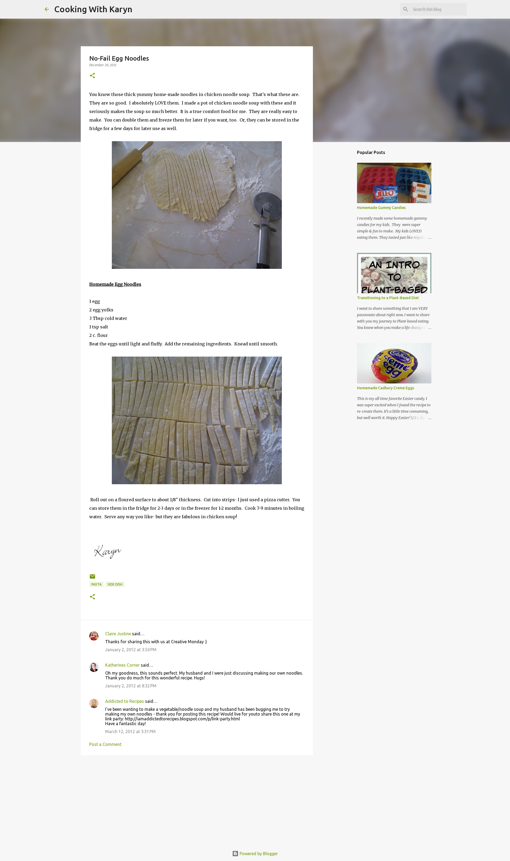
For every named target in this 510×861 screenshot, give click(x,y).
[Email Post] (92, 578)
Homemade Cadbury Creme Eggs (385, 388)
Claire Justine (118, 633)
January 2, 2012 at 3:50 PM (130, 649)
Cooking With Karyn (93, 9)
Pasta (96, 584)
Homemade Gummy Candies (381, 208)
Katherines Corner (122, 665)
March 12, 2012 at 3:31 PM (130, 731)
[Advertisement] (197, 800)
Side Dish (115, 584)
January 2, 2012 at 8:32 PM (130, 685)
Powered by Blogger (258, 853)
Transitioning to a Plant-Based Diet (388, 298)
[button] (92, 76)
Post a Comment (105, 744)
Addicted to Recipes (124, 701)
